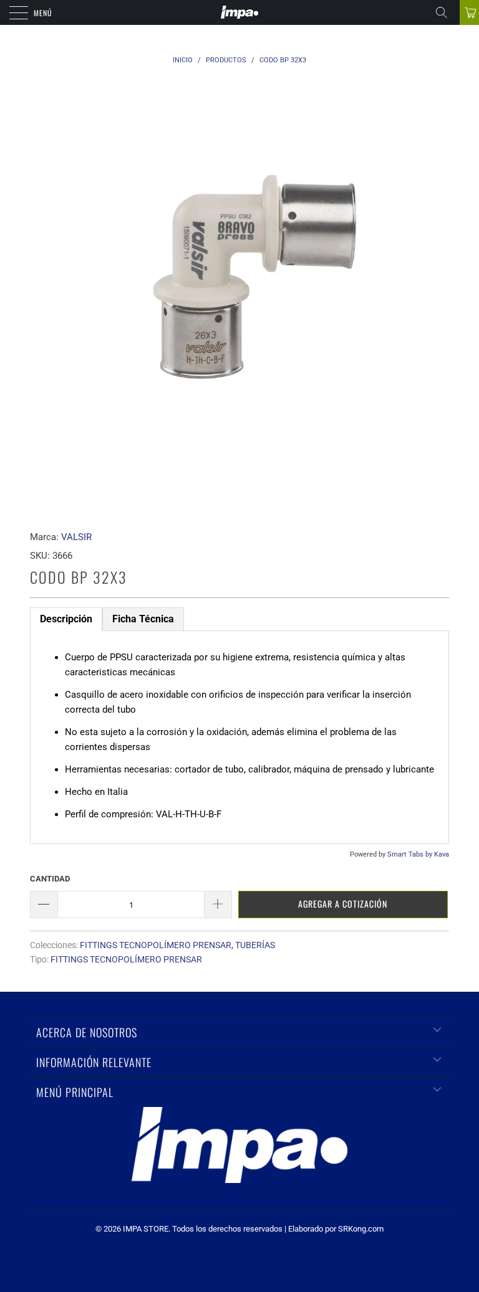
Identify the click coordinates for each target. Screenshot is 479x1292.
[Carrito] (469, 12)
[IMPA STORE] (239, 12)
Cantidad (50, 878)
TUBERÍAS (255, 945)
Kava (441, 854)
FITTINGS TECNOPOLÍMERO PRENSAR (155, 945)
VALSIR (76, 537)
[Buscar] (446, 12)
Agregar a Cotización (342, 903)
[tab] (66, 619)
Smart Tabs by (410, 854)
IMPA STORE (145, 1228)
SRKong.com (361, 1228)
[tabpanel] (239, 737)
